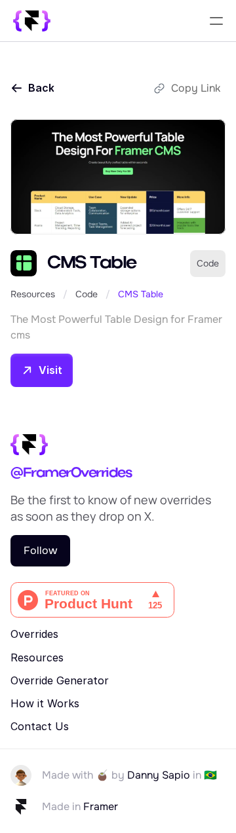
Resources (32, 294)
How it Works (44, 703)
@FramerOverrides (70, 473)
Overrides (34, 633)
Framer (100, 806)
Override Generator (59, 680)
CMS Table (140, 294)
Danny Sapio (158, 775)
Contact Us (39, 726)
